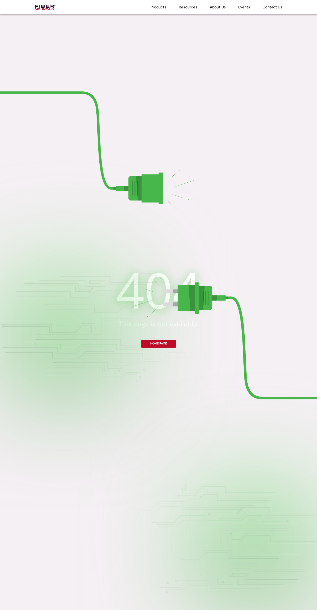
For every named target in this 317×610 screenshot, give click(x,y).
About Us (218, 7)
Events (244, 7)
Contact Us (272, 7)
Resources (188, 7)
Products (158, 7)
